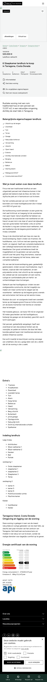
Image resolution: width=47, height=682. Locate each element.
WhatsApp (18, 679)
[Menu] (43, 3)
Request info (39, 679)
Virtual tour (22, 36)
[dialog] (23, 654)
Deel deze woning (12, 83)
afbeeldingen (9, 36)
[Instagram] (13, 635)
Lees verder (25, 649)
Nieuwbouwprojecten (11, 624)
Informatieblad (11, 80)
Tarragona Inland (33, 45)
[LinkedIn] (8, 635)
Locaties (6, 619)
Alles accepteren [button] (14, 662)
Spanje (5, 45)
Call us (8, 679)
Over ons (6, 614)
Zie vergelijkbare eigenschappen (17, 89)
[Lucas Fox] (12, 3)
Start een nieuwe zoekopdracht (17, 93)
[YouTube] (17, 635)
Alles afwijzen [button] (34, 662)
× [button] (42, 639)
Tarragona (23, 45)
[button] (23, 668)
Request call (28, 679)
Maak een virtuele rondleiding (23, 366)
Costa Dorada (13, 45)
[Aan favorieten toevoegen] (42, 11)
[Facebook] (4, 635)
